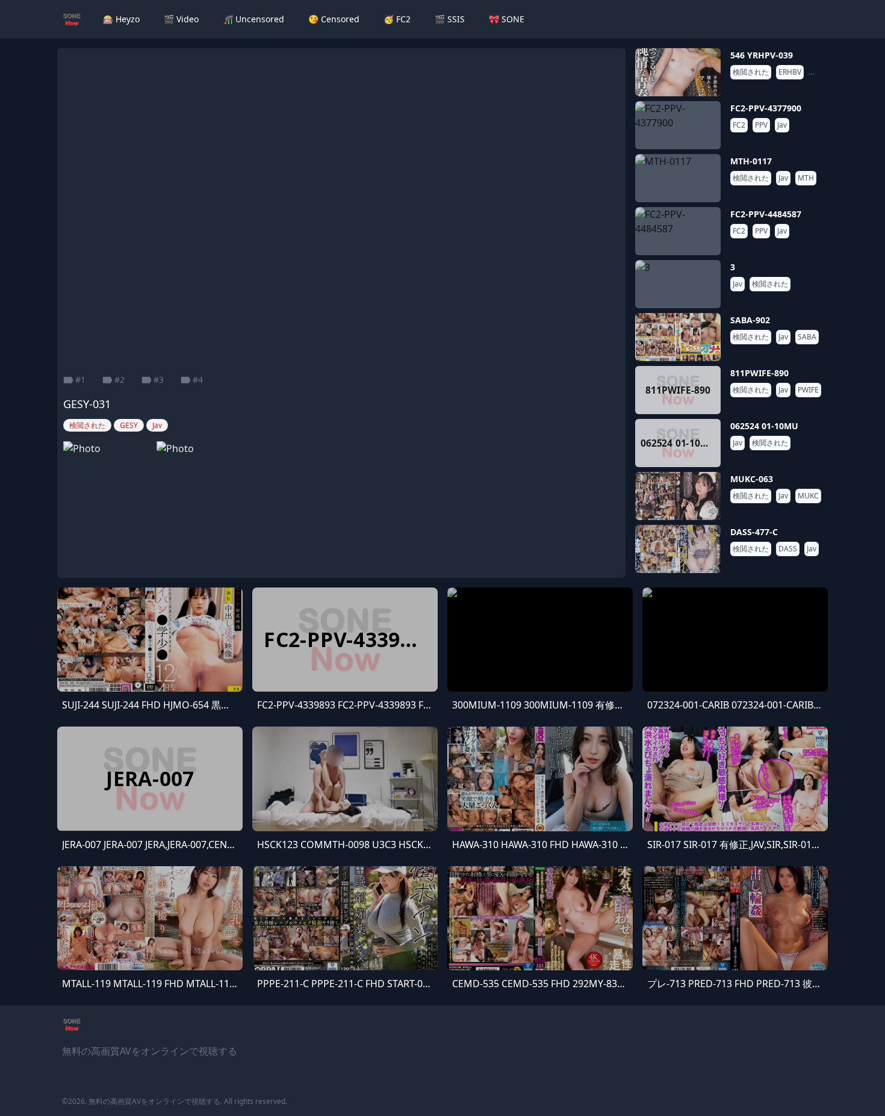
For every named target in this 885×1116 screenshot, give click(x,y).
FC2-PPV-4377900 (765, 108)
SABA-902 (750, 320)
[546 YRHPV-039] (678, 72)
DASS (787, 549)
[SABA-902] (678, 337)
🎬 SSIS (450, 19)
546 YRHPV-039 (761, 55)
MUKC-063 (751, 479)
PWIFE (808, 390)
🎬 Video (181, 19)
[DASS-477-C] (678, 549)
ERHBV (789, 72)
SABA (807, 337)
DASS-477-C (754, 532)
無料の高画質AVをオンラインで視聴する (154, 1101)
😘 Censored (333, 19)
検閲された (751, 72)
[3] (678, 284)
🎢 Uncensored (253, 19)
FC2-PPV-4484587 (765, 214)
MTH (806, 178)
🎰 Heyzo (121, 19)
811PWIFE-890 (759, 373)
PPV (761, 125)
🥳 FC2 (397, 19)
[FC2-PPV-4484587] (678, 231)
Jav (816, 72)
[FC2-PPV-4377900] (678, 125)
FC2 (739, 125)
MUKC (808, 496)
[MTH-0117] (678, 178)
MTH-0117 (751, 161)
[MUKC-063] (678, 496)
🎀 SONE (506, 19)
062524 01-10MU (764, 426)
